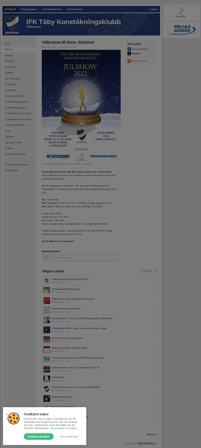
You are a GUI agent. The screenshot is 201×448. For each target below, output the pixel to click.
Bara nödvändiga (69, 436)
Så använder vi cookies (63, 428)
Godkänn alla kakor (39, 436)
